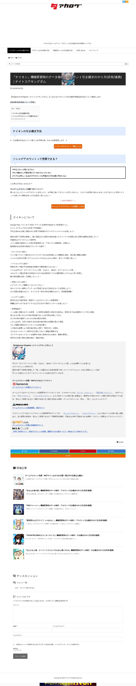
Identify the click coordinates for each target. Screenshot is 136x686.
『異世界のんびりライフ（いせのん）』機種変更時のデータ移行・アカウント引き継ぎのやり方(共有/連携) (66, 520)
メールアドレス (58, 626)
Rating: (15, 648)
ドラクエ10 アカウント (42, 396)
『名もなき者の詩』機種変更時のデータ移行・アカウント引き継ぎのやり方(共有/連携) (58, 490)
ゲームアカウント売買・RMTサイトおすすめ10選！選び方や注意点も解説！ (54, 475)
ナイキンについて (18, 119)
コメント (16, 605)
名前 (15, 626)
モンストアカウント (71, 413)
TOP (11, 58)
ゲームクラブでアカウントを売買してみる (68, 206)
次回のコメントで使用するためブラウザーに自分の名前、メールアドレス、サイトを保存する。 (48, 644)
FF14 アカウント (24, 396)
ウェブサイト (17, 635)
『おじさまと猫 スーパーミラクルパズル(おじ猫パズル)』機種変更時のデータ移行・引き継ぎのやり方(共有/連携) (69, 550)
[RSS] (126, 2)
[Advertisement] (68, 26)
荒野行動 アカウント (104, 393)
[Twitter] (123, 2)
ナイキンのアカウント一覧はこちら (68, 146)
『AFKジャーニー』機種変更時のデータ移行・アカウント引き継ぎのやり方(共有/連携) (58, 505)
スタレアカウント (89, 413)
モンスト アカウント (85, 393)
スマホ (20, 58)
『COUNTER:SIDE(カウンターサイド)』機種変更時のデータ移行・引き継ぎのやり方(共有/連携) (62, 535)
